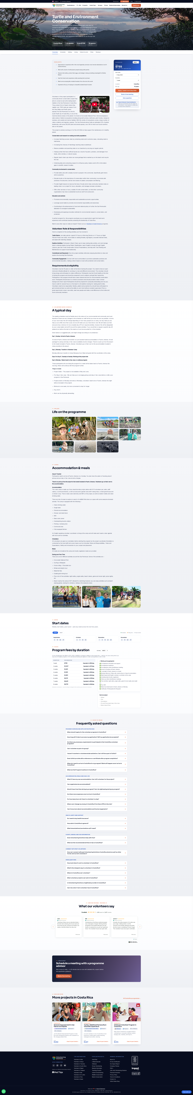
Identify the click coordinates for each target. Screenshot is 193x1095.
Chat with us (186, 1092)
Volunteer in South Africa (80, 1066)
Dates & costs (84, 52)
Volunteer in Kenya (78, 1061)
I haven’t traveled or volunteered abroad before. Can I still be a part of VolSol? (91, 753)
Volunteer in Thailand (79, 1070)
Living (76, 52)
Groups (100, 5)
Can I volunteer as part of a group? (78, 748)
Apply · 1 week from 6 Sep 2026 (127, 90)
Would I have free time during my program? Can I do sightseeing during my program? (93, 789)
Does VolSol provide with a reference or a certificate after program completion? (92, 758)
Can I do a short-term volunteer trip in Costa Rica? (83, 888)
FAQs (91, 52)
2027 (61, 632)
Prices (106, 5)
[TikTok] (61, 1065)
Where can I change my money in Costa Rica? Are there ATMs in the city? (89, 804)
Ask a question (127, 98)
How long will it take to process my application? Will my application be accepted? (93, 737)
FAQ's (111, 1068)
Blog (132, 1)
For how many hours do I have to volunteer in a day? (83, 799)
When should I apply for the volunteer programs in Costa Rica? (86, 732)
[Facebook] (53, 1065)
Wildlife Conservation (97, 1074)
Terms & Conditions (115, 1077)
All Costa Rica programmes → (132, 998)
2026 (55, 632)
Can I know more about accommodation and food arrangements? (87, 809)
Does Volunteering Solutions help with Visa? (81, 838)
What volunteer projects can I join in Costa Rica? (82, 878)
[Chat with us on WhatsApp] (4, 1091)
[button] (53, 927)
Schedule (63, 52)
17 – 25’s (79, 5)
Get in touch (125, 1)
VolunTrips (93, 5)
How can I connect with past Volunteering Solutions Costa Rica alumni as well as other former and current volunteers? (94, 852)
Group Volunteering (97, 1066)
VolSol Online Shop (115, 1081)
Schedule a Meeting (66, 1)
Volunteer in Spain (78, 1079)
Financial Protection (115, 1072)
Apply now (136, 5)
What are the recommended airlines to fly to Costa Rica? (85, 843)
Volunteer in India (78, 1059)
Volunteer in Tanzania (79, 1063)
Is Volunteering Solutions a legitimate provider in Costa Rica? (86, 883)
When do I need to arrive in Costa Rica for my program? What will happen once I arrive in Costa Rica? (94, 764)
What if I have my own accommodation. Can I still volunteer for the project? (90, 779)
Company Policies (114, 1066)
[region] (96, 927)
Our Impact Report (114, 1063)
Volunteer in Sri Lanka (79, 1074)
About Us (124, 5)
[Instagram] (57, 1065)
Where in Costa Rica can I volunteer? (78, 873)
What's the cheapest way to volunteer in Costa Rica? (83, 868)
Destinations (70, 5)
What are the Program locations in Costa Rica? (81, 770)
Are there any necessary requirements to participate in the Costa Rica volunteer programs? (92, 742)
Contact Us (113, 1079)
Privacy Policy (113, 1074)
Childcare (94, 1063)
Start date (117, 72)
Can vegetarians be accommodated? (78, 784)
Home (53, 13)
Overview (55, 52)
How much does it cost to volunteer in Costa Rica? (83, 863)
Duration (117, 77)
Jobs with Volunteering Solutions (118, 1070)
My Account (138, 1)
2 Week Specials (96, 1061)
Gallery (70, 52)
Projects (84, 5)
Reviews (98, 52)
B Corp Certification (115, 1061)
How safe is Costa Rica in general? (78, 823)
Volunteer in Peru (78, 1077)
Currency (99, 650)
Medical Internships (114, 5)
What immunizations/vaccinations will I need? (81, 828)
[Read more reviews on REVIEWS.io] (133, 942)
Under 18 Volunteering (97, 1072)
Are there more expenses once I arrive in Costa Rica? (83, 794)
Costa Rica (60, 13)
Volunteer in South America (94, 224)
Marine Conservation (97, 1077)
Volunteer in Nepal (78, 1068)
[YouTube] (64, 1065)
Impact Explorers (100, 1088)
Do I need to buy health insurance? (78, 818)
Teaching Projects (96, 1070)
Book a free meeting (127, 94)
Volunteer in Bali (78, 1072)
